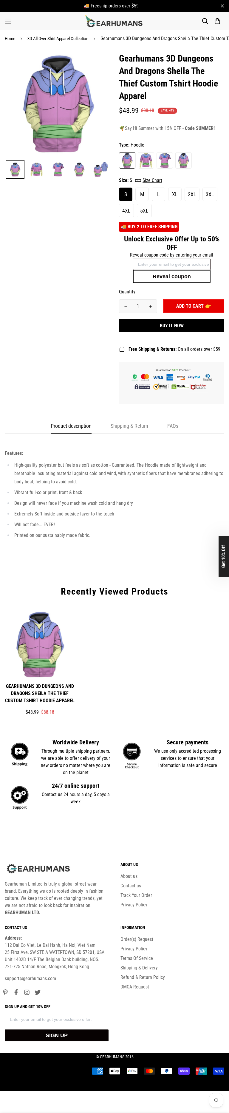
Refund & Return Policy (142, 977)
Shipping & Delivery (139, 968)
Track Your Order (136, 895)
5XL (144, 210)
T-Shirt (165, 160)
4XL (126, 210)
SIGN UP (57, 1035)
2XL (192, 194)
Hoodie (127, 160)
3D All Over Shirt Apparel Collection (57, 38)
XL (175, 194)
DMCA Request (134, 987)
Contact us (130, 886)
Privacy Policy (133, 905)
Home (10, 38)
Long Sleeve (146, 160)
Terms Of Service (136, 958)
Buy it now (172, 325)
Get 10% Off (223, 556)
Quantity (127, 292)
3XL (210, 194)
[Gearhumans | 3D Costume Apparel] (114, 21)
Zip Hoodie (183, 160)
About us (128, 876)
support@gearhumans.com (30, 978)
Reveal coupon (172, 276)
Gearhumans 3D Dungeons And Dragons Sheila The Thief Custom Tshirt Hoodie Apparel (40, 693)
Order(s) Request (136, 939)
